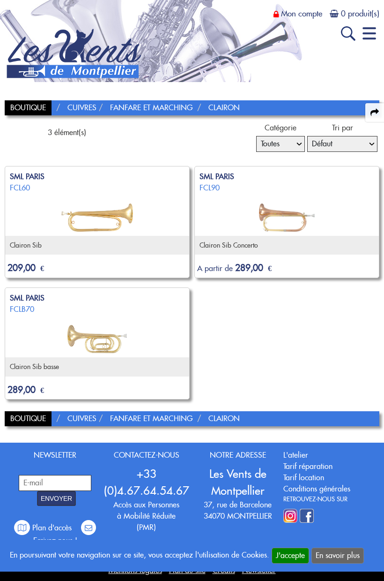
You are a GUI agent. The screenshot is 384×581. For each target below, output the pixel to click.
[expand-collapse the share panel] (374, 112)
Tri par (342, 128)
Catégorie (280, 128)
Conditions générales (316, 489)
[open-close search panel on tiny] (348, 33)
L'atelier (295, 455)
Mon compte (301, 13)
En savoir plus (338, 555)
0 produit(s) (360, 13)
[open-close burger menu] (369, 33)
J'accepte (290, 555)
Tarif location (303, 478)
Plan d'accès (52, 528)
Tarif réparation (307, 466)
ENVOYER (56, 498)
